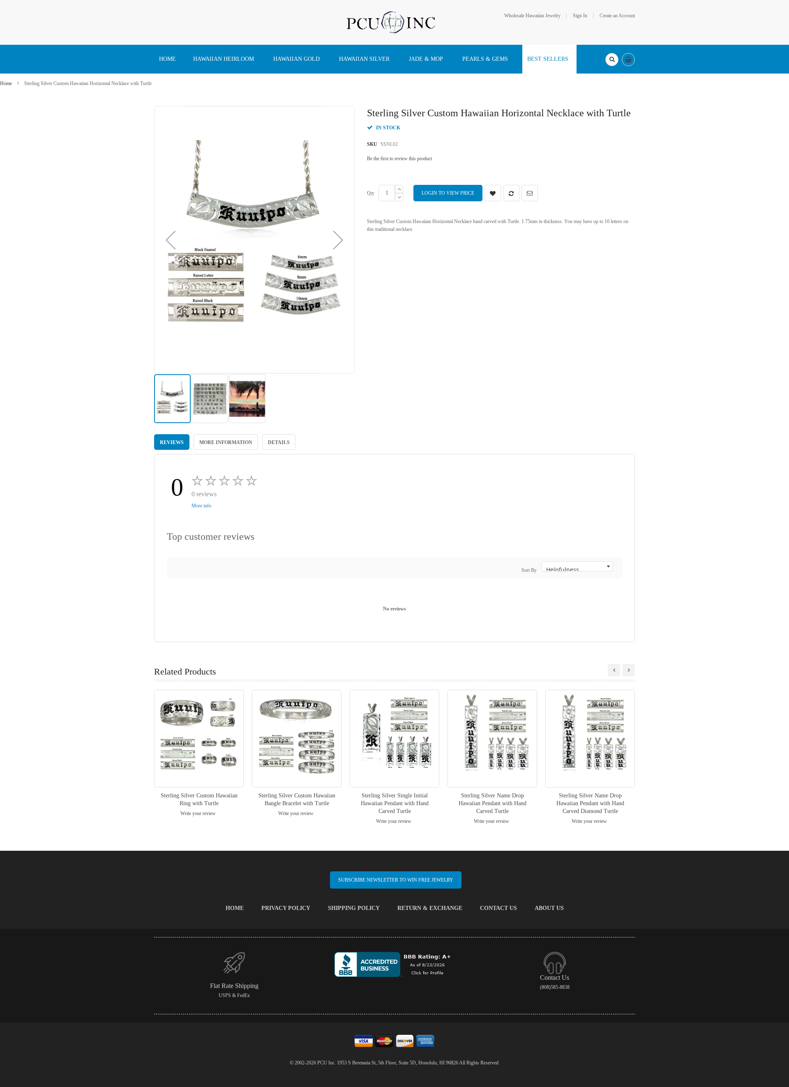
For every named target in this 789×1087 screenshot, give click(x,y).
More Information (225, 442)
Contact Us (498, 908)
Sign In (580, 15)
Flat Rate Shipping (234, 985)
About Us (549, 908)
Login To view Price (448, 193)
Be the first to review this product (399, 158)
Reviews (172, 442)
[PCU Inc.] (394, 22)
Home (6, 83)
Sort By (529, 570)
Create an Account (617, 15)
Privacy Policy (285, 908)
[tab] (171, 442)
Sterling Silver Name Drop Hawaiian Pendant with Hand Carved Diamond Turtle (590, 803)
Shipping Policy (354, 908)
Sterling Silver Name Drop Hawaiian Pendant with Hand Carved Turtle (492, 803)
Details (279, 442)
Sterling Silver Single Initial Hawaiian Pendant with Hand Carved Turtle (395, 803)
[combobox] (611, 59)
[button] (170, 239)
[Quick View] (199, 738)
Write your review (198, 813)
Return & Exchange (429, 908)
